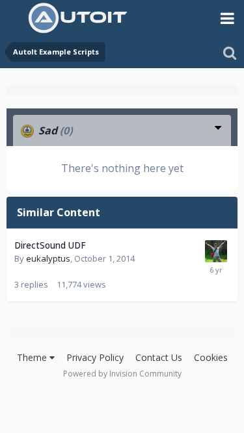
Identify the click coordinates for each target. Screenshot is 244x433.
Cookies (211, 357)
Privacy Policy (95, 357)
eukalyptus (48, 258)
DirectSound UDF (50, 245)
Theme (33, 357)
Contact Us (158, 357)
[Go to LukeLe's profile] (216, 251)
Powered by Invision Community (122, 373)
